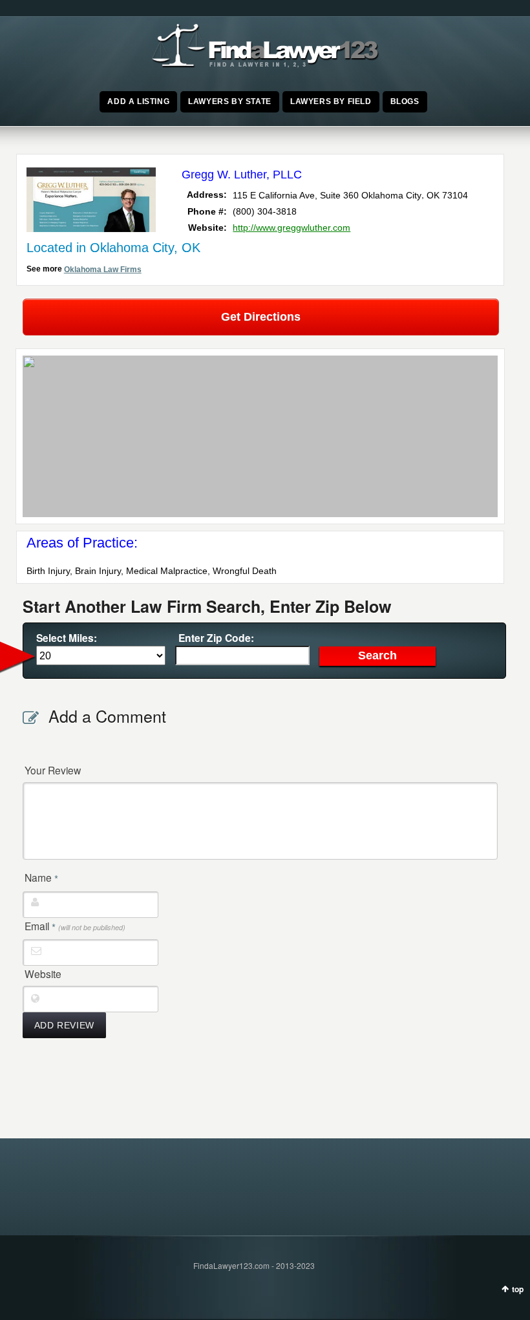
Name (41, 878)
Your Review (53, 770)
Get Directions (261, 316)
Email (75, 926)
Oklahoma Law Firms (103, 269)
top (518, 1289)
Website (43, 973)
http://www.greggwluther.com (291, 227)
